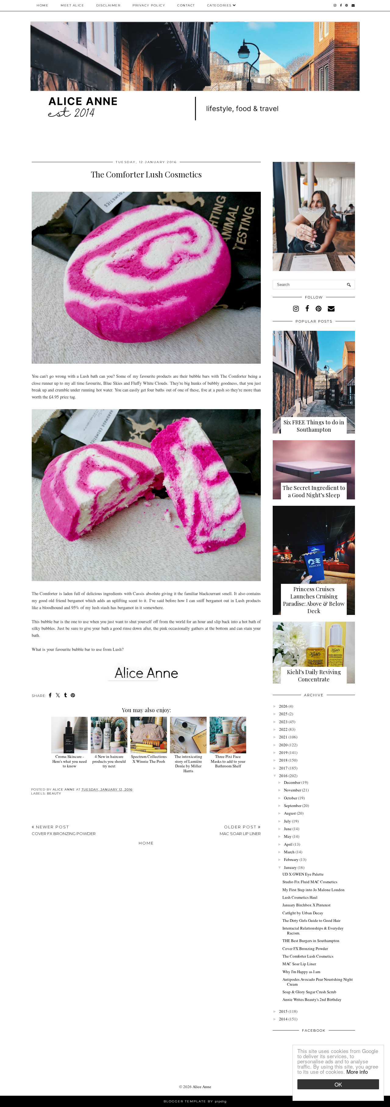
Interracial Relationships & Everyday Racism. (313, 930)
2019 (283, 752)
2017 (283, 768)
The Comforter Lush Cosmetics (307, 956)
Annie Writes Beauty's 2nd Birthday (312, 999)
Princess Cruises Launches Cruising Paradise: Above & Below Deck (314, 600)
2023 (283, 721)
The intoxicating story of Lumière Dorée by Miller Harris (188, 763)
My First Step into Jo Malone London (313, 889)
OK (338, 1084)
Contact (186, 5)
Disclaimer (108, 5)
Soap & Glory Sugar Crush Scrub (309, 992)
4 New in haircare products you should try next (109, 761)
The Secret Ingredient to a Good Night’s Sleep (313, 491)
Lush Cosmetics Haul (299, 897)
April (288, 844)
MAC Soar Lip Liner (299, 963)
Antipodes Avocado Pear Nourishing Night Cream (317, 982)
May (288, 836)
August (290, 813)
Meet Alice (72, 5)
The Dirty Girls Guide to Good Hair (311, 920)
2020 (283, 745)
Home (42, 5)
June (288, 828)
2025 (283, 713)
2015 (283, 1011)
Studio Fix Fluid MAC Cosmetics (309, 881)
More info (357, 1071)
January (290, 867)
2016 (283, 775)
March (289, 852)
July (287, 821)
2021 (283, 737)
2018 (283, 760)
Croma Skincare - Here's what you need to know (69, 761)
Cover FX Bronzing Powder (305, 948)
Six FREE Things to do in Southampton (314, 426)
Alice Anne (202, 1086)
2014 (283, 1019)
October (290, 798)
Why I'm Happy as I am (301, 971)
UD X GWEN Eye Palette (303, 874)
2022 (283, 729)
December (292, 782)
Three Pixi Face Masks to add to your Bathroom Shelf (228, 761)
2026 (283, 706)
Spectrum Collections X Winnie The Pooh (149, 759)
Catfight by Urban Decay (302, 913)
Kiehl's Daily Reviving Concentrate (314, 675)
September (292, 805)
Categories (220, 5)
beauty (54, 793)
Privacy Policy (149, 5)
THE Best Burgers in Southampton (310, 940)
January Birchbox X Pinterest (306, 905)
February (291, 859)
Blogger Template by (195, 1101)
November (292, 790)
